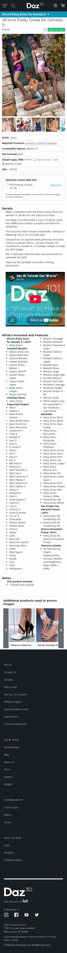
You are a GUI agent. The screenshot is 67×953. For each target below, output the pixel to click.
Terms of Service (37, 936)
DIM (56, 159)
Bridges (8, 784)
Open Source (11, 716)
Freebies (8, 852)
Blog (6, 754)
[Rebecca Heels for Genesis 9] (22, 625)
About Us (9, 762)
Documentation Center (16, 709)
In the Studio (11, 807)
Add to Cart (56, 29)
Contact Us (10, 672)
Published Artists (13, 860)
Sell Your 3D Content (15, 694)
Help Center (10, 687)
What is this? (56, 185)
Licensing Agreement (15, 936)
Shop (7, 845)
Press (7, 769)
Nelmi (13, 137)
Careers (8, 776)
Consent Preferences (15, 724)
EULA (15, 940)
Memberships (11, 747)
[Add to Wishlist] (45, 29)
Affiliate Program (13, 701)
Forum (7, 822)
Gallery (7, 814)
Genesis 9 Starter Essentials (41, 143)
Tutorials (8, 679)
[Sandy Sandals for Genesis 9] (49, 625)
